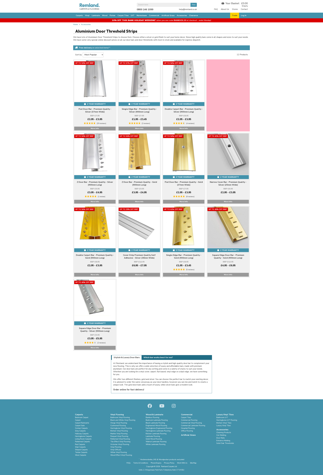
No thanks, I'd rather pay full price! (161, 61)
